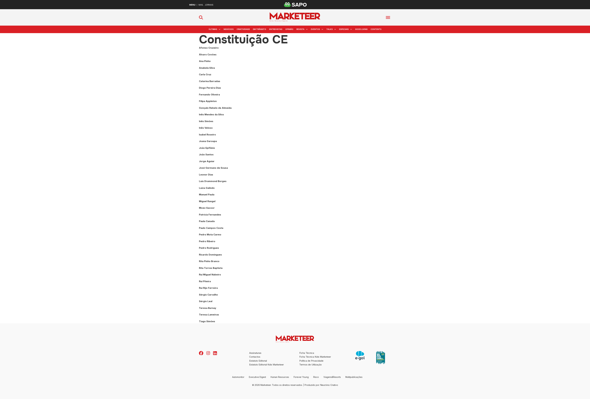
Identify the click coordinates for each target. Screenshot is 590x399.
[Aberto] (388, 17)
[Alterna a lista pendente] (219, 29)
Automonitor (238, 377)
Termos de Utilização (310, 364)
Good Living (361, 29)
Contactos (254, 356)
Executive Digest (257, 377)
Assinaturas (255, 352)
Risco (316, 377)
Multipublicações (353, 377)
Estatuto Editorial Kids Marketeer (266, 364)
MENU (192, 5)
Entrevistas (275, 29)
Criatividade (243, 29)
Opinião (289, 29)
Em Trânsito (259, 29)
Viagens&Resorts (332, 377)
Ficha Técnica (306, 352)
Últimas (213, 29)
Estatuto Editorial (258, 360)
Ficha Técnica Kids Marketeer (315, 356)
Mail (201, 5)
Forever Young (301, 377)
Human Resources (280, 377)
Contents (376, 29)
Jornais (209, 5)
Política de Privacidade (311, 360)
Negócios (229, 29)
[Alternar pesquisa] (201, 17)
